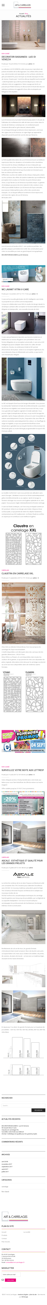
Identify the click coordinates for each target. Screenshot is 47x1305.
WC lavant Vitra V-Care (15, 289)
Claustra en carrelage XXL (17, 573)
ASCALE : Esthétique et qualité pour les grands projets (22, 862)
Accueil (21, 14)
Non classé (5, 53)
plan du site (33, 1294)
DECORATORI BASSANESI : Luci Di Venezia (15, 1126)
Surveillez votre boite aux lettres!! (23, 770)
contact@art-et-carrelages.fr (15, 1262)
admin (30, 64)
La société (27, 1232)
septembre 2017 (7, 1167)
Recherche (38, 1110)
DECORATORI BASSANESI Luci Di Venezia (15, 255)
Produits (4, 1235)
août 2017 (5, 1169)
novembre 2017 (7, 1164)
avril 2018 (5, 1161)
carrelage (5, 570)
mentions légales (23, 1294)
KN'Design (25, 1297)
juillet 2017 (5, 1172)
